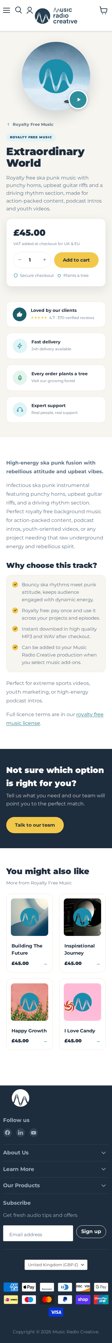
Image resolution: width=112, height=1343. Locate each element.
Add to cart (76, 260)
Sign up (91, 1231)
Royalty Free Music (33, 124)
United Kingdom (53, 1264)
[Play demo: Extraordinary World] (78, 99)
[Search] (18, 10)
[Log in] (29, 10)
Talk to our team (35, 825)
